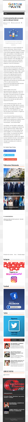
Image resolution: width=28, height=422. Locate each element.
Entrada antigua (21, 254)
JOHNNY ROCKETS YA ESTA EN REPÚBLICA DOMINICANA (16, 410)
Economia (5, 23)
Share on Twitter (10, 155)
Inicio (15, 254)
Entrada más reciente (8, 254)
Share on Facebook (11, 150)
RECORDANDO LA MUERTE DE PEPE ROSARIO (16, 403)
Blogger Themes (14, 420)
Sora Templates (13, 418)
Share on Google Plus (11, 159)
